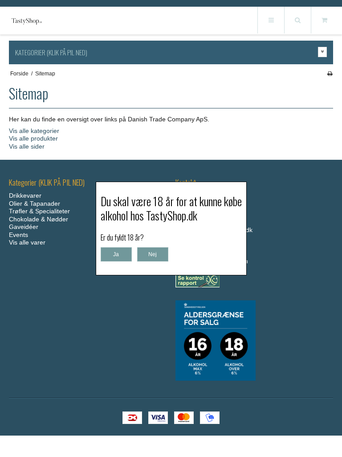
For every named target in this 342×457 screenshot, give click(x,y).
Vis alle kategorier (34, 130)
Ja (116, 254)
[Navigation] (270, 20)
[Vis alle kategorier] (322, 52)
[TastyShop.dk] (27, 21)
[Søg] (297, 20)
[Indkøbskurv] (324, 20)
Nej (152, 254)
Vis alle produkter (33, 138)
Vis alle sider (27, 146)
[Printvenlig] (329, 74)
